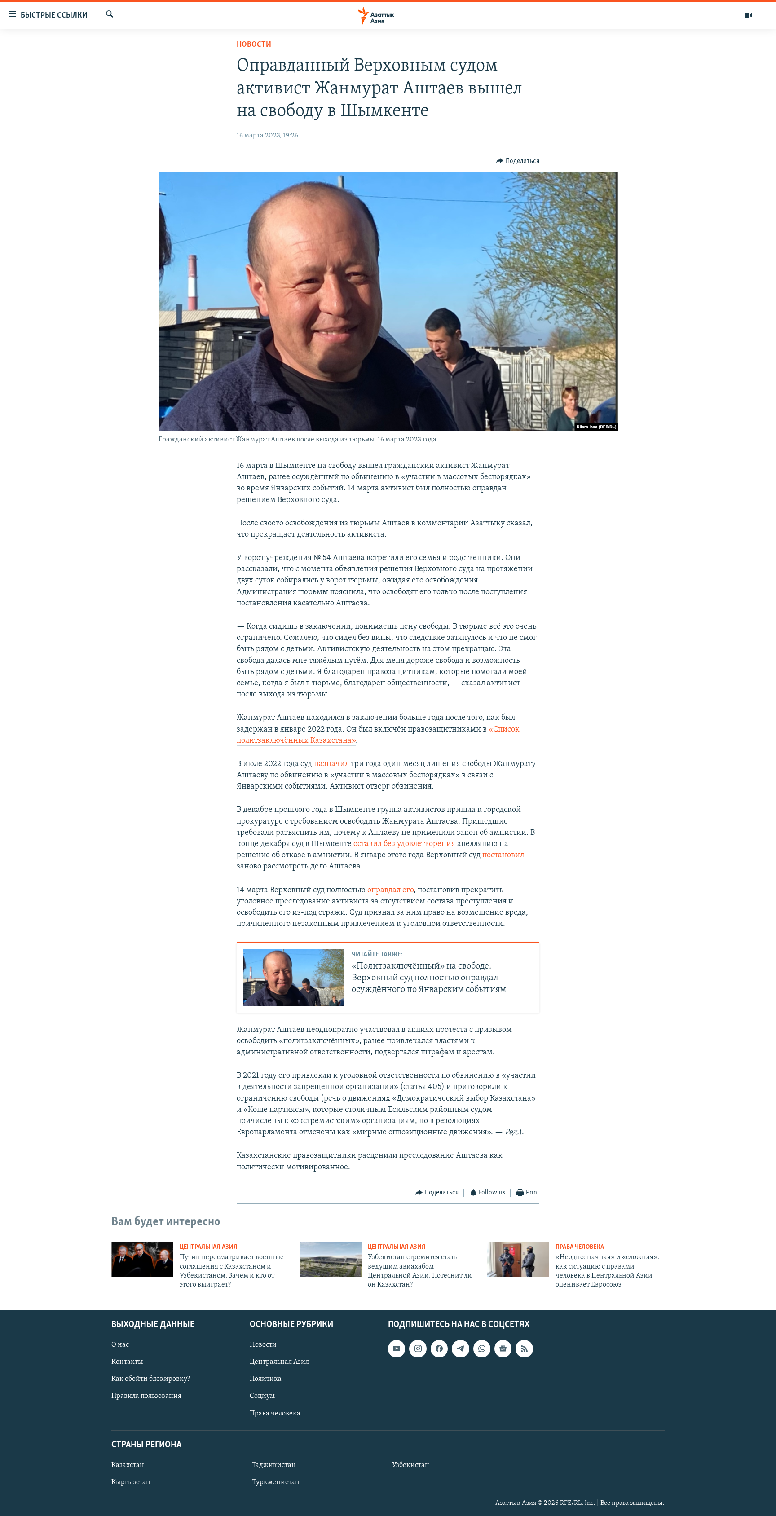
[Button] (517, 161)
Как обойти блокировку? (150, 1379)
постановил (503, 855)
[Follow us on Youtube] (396, 1348)
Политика (266, 1379)
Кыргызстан (130, 1482)
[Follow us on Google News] (502, 1348)
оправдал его (390, 890)
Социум (262, 1396)
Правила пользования (146, 1396)
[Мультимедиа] (748, 15)
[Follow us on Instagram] (417, 1348)
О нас (120, 1345)
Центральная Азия (209, 1247)
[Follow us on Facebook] (439, 1348)
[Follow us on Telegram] (460, 1348)
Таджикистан (274, 1465)
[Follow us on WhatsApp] (481, 1348)
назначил (331, 764)
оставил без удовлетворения (405, 844)
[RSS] (524, 1348)
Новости (254, 45)
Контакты (127, 1362)
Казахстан (127, 1465)
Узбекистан (410, 1465)
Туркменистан (276, 1482)
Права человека (580, 1247)
